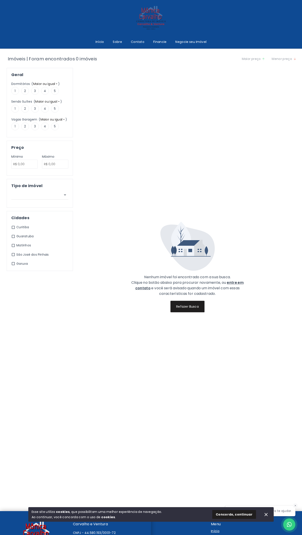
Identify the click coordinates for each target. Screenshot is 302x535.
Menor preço (282, 59)
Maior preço (251, 59)
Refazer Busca (187, 306)
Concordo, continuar (234, 514)
